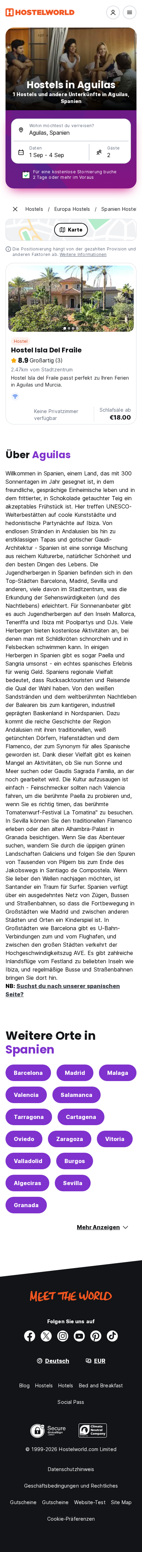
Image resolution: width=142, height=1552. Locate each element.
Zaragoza (69, 1138)
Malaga (117, 1072)
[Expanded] (15, 209)
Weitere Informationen (83, 254)
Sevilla (72, 1183)
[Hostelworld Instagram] (62, 1336)
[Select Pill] (113, 12)
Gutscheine (23, 1502)
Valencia (26, 1094)
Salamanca (76, 1094)
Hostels (44, 1385)
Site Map (121, 1502)
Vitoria (114, 1138)
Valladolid (28, 1161)
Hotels (65, 1385)
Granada (26, 1205)
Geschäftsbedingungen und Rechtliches (71, 1486)
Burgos (74, 1161)
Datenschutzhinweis (71, 1469)
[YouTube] (79, 1336)
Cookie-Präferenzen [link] (71, 1519)
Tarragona (29, 1116)
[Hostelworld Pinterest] (95, 1336)
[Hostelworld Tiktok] (112, 1336)
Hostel (21, 341)
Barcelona (28, 1072)
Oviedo (24, 1138)
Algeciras (27, 1183)
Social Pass (71, 1402)
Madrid (75, 1072)
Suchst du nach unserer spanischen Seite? (63, 990)
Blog (24, 1385)
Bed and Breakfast (101, 1385)
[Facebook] (29, 1336)
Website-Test (89, 1502)
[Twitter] (46, 1336)
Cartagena (81, 1116)
